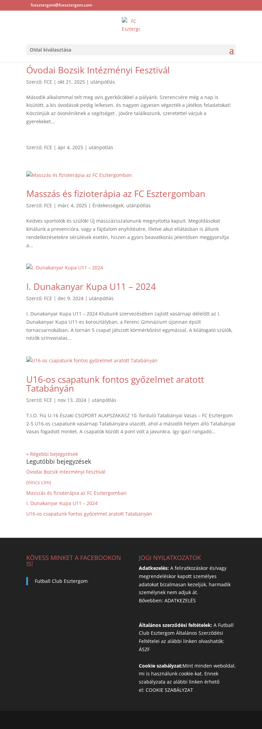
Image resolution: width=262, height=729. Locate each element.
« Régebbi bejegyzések (52, 454)
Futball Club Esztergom (61, 581)
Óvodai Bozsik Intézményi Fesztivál (98, 70)
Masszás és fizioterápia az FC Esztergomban (115, 193)
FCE (48, 82)
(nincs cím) (38, 482)
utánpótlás (102, 82)
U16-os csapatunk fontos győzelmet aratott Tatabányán (115, 383)
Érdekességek (107, 205)
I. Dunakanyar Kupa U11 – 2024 (91, 286)
